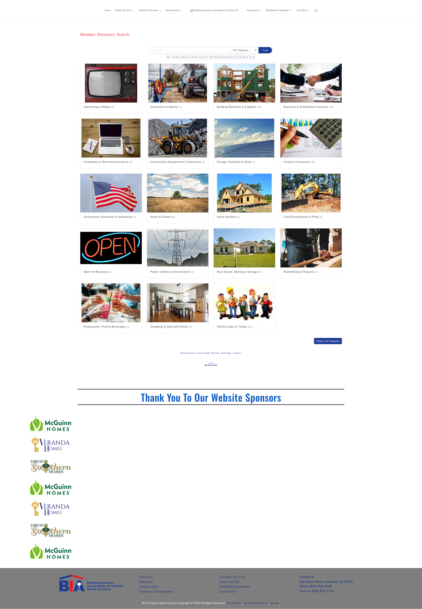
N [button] (214, 57)
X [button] (247, 57)
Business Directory (188, 353)
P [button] (221, 57)
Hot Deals (215, 353)
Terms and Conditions (256, 603)
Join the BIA (227, 592)
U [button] (237, 57)
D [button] (182, 57)
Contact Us (237, 353)
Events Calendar (203, 353)
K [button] (204, 57)
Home (107, 10)
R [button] (227, 57)
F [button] (189, 57)
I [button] (198, 57)
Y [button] (250, 57)
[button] (328, 341)
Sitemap (275, 603)
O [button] (217, 57)
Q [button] (224, 57)
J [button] (201, 57)
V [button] (240, 57)
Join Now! (302, 10)
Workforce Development (156, 592)
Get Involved (172, 10)
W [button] (243, 57)
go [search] (266, 50)
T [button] (233, 57)
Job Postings (226, 353)
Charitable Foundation (277, 10)
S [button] (230, 57)
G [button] (192, 57)
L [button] (207, 57)
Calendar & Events (148, 10)
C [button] (179, 57)
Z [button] (253, 57)
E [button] (186, 57)
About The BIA (123, 10)
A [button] (173, 57)
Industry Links (148, 587)
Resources (252, 10)
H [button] (195, 57)
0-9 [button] (168, 57)
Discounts (146, 582)
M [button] (211, 57)
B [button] (176, 57)
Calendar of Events (232, 577)
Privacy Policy (234, 603)
